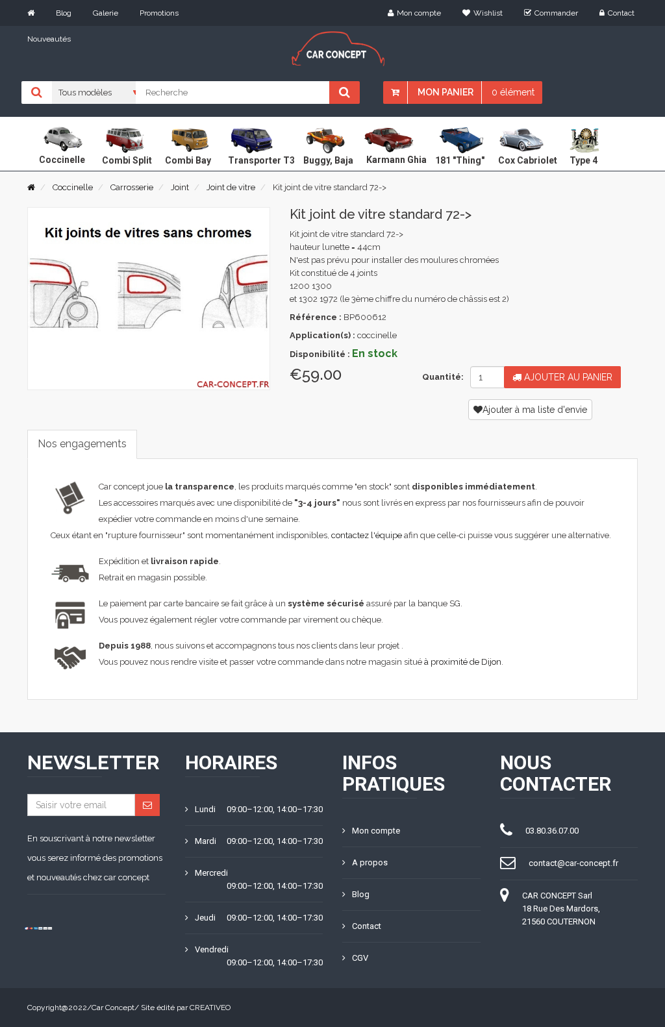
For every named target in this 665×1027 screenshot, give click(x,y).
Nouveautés (49, 38)
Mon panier (445, 92)
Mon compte (419, 13)
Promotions (159, 13)
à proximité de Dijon (462, 662)
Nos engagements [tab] (82, 444)
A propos (370, 862)
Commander (556, 13)
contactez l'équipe (366, 535)
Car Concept (113, 1007)
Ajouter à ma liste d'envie (535, 409)
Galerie (105, 13)
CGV (360, 958)
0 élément (513, 92)
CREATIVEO (210, 1007)
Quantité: (441, 377)
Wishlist (488, 13)
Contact (621, 13)
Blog (63, 13)
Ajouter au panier (566, 377)
